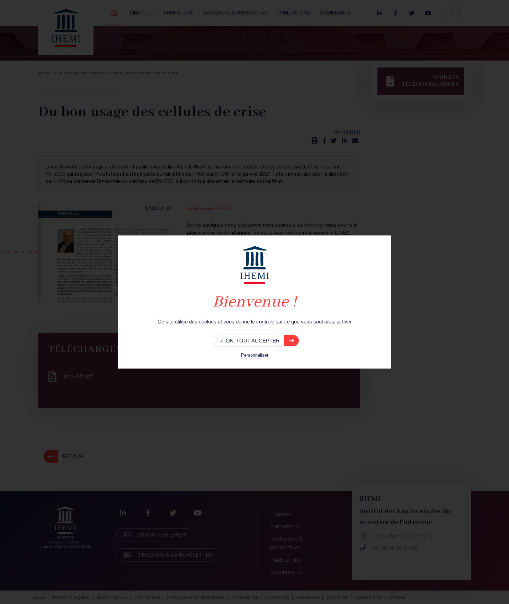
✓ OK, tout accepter (250, 341)
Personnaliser (254, 355)
